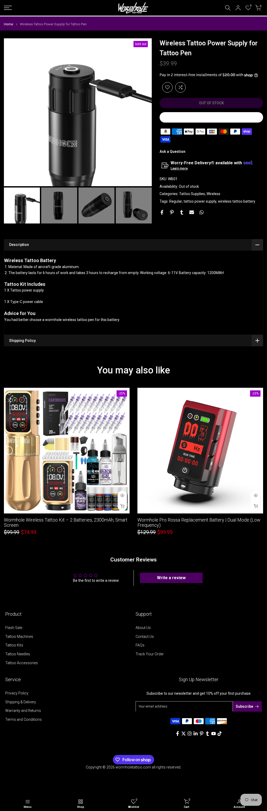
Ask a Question (172, 151)
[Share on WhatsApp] (201, 212)
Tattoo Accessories (21, 663)
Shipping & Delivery (20, 702)
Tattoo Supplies (192, 194)
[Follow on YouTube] (213, 733)
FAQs (140, 645)
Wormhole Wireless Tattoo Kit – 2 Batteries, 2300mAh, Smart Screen (66, 522)
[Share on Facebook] (162, 212)
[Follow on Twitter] (183, 733)
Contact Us (145, 636)
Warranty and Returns (23, 711)
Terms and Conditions (23, 719)
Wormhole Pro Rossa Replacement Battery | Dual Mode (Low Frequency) (198, 522)
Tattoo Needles (17, 654)
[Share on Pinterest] (171, 212)
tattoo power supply (200, 201)
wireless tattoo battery (236, 201)
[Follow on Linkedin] (195, 733)
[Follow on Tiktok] (219, 733)
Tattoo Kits (14, 645)
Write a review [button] (171, 577)
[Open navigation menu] (44, 8)
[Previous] (12, 112)
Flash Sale (13, 628)
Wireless (213, 194)
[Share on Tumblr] (181, 212)
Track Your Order (150, 654)
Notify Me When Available (211, 117)
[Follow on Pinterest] (201, 733)
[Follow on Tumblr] (207, 733)
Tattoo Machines (19, 636)
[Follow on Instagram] (189, 733)
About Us (143, 628)
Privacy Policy (16, 693)
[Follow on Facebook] (177, 733)
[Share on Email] (191, 212)
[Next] (143, 112)
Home (8, 24)
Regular (175, 201)
